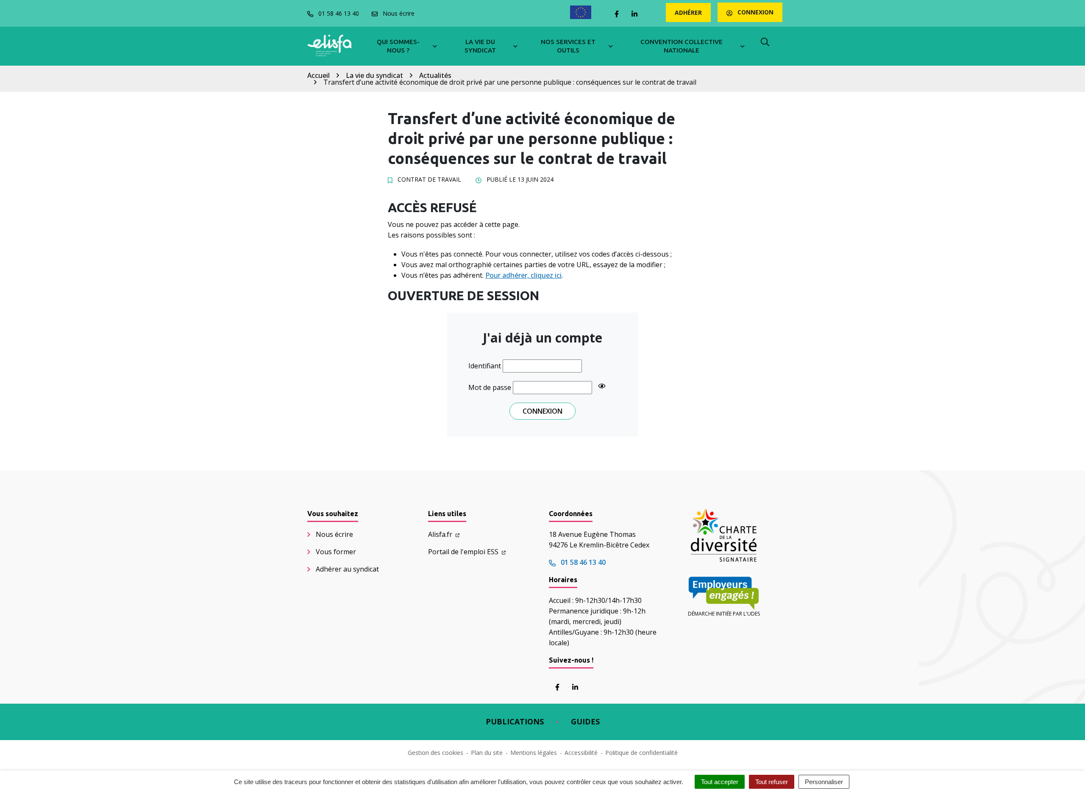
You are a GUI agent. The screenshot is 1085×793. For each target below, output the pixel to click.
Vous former (336, 551)
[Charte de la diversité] (724, 535)
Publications (515, 721)
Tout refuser (771, 781)
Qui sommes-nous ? (398, 46)
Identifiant (484, 365)
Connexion (754, 12)
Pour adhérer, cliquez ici (523, 275)
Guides (585, 721)
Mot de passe (489, 387)
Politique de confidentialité (641, 753)
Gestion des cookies (435, 753)
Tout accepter (719, 781)
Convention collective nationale (681, 46)
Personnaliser (824, 781)
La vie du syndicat (480, 46)
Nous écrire (334, 534)
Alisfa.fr (441, 534)
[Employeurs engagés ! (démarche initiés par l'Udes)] (724, 593)
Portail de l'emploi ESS (464, 551)
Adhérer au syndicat (347, 569)
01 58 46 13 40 (582, 562)
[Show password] (601, 385)
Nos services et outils (568, 46)
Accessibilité (581, 753)
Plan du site (487, 753)
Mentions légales (533, 753)
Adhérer (688, 12)
